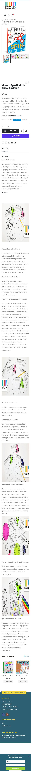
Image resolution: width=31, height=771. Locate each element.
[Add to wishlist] (22, 131)
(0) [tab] (4, 151)
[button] (24, 656)
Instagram (7, 714)
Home (2, 20)
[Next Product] (28, 82)
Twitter (6, 142)
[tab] (5, 148)
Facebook (3, 142)
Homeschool (17, 119)
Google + (12, 142)
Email (15, 142)
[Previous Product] (26, 82)
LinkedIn (9, 142)
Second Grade (10, 20)
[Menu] (2, 6)
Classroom (24, 119)
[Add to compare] (26, 131)
